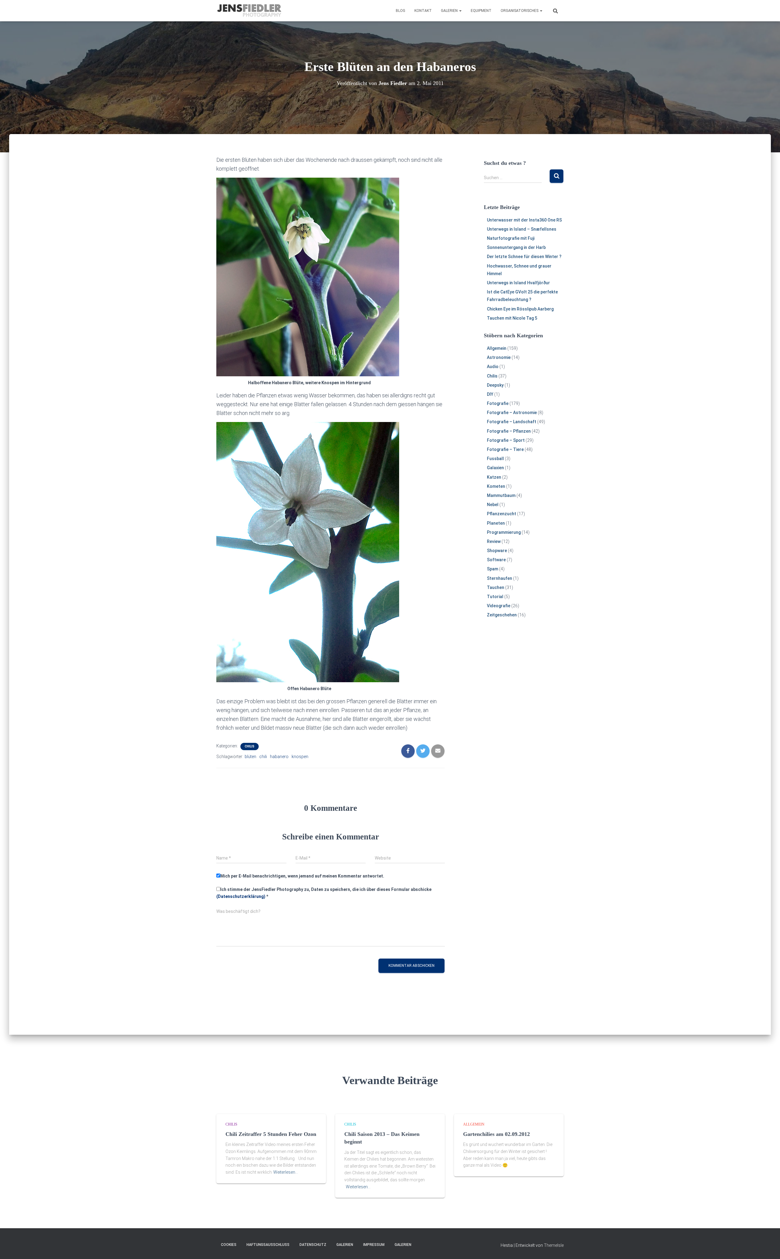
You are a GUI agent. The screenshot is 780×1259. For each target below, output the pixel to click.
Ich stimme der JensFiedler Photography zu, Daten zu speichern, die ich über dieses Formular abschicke (323, 893)
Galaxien (495, 467)
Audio (492, 366)
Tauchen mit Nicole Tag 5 (512, 318)
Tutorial (495, 596)
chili (263, 756)
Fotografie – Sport (506, 440)
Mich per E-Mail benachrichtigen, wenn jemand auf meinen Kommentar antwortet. (302, 876)
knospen (300, 756)
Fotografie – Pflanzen (509, 431)
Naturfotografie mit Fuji (510, 238)
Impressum (374, 1245)
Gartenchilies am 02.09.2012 (496, 1134)
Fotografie (498, 403)
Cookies (228, 1245)
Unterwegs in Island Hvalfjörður (518, 282)
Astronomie (499, 357)
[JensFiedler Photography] (249, 10)
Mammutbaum (501, 495)
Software (496, 559)
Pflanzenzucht (501, 513)
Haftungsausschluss (267, 1245)
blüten (250, 756)
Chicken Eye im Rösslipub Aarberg (520, 309)
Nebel (492, 504)
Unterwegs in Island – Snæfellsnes (521, 229)
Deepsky (495, 385)
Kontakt (423, 11)
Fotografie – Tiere (505, 449)
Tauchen (495, 587)
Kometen (496, 486)
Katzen (494, 477)
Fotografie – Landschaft (511, 421)
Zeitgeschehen (502, 614)
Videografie (498, 605)
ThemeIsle (554, 1245)
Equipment (481, 11)
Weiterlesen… (285, 1172)
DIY (490, 394)
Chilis (249, 746)
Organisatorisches (520, 11)
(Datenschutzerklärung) (240, 896)
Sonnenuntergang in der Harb (516, 247)
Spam (492, 568)
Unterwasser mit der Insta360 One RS (524, 220)
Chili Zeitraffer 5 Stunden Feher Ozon (270, 1134)
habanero (279, 756)
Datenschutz (313, 1245)
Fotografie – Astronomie (512, 412)
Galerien (450, 11)
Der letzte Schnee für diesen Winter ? (524, 256)
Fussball (495, 458)
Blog (400, 11)
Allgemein (496, 348)
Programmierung (504, 532)
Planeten (496, 523)
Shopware (497, 550)
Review (494, 541)
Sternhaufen (499, 578)
